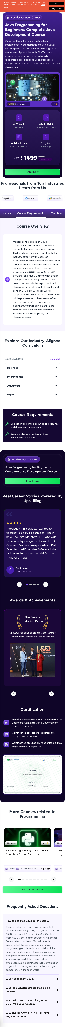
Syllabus (6, 213)
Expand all (55, 359)
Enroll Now (33, 171)
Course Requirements (30, 213)
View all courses (30, 889)
